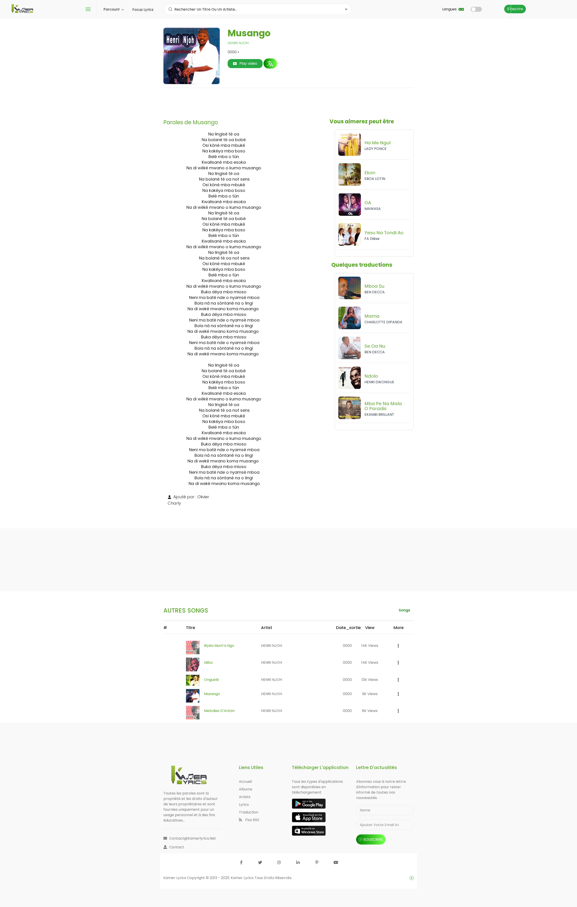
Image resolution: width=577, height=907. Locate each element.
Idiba (208, 662)
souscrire (373, 839)
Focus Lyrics (142, 9)
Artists (244, 796)
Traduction (248, 812)
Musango (212, 693)
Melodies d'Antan (219, 710)
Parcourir (112, 9)
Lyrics (244, 804)
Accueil (245, 781)
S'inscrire (515, 8)
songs (404, 610)
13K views (370, 679)
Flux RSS (251, 819)
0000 (347, 645)
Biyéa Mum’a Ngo (219, 645)
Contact (176, 847)
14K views (369, 645)
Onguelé (211, 679)
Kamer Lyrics (242, 877)
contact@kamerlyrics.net (192, 838)
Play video (247, 63)
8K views (370, 710)
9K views (370, 693)
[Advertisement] (288, 102)
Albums (245, 789)
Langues (450, 9)
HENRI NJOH (238, 43)
